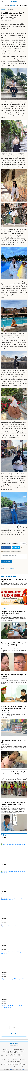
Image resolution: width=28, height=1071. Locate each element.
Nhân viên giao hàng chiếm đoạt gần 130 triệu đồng (13, 675)
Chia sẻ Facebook (6, 547)
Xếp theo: (3, 568)
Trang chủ (3, 9)
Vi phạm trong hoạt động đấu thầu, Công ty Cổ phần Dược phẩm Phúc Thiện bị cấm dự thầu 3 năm (13, 708)
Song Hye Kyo (6, 551)
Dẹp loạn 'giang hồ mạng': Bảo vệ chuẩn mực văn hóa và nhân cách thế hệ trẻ (13, 803)
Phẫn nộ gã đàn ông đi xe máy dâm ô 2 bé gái (13, 741)
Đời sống (19, 5)
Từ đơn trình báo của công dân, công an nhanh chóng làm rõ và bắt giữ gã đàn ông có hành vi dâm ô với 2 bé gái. (13, 748)
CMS (11, 1069)
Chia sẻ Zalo (16, 547)
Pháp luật (24, 5)
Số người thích (13, 568)
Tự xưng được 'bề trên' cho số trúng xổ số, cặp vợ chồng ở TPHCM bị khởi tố (13, 644)
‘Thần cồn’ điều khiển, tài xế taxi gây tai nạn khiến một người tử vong (13, 612)
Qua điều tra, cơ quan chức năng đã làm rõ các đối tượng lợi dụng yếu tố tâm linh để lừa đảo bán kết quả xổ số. (13, 650)
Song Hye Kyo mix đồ (15, 551)
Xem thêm (14, 1027)
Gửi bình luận (7, 561)
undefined (4, 838)
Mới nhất (7, 5)
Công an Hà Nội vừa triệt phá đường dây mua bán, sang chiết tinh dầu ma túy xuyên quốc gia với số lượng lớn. (14, 778)
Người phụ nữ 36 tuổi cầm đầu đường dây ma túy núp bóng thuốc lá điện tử (13, 773)
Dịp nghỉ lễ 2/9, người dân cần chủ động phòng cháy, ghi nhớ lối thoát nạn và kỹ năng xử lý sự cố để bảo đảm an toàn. (14, 585)
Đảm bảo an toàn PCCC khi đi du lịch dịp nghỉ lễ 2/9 (13, 580)
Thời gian (7, 568)
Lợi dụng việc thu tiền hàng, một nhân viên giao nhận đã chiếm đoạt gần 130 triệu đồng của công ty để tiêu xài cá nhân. (14, 682)
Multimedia (12, 5)
